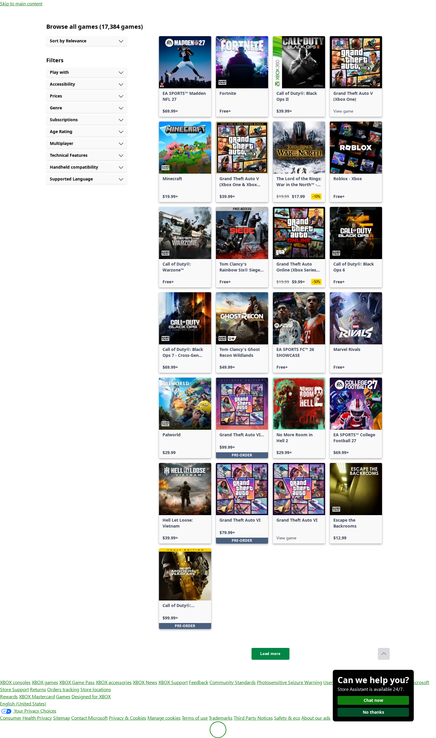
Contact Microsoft (89, 718)
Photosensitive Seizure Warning (289, 682)
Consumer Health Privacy (26, 718)
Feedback (198, 682)
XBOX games (45, 682)
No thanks (373, 712)
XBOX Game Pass (77, 682)
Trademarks (221, 718)
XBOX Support (173, 682)
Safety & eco (287, 718)
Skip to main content (21, 3)
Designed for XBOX (91, 696)
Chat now (373, 700)
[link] (185, 76)
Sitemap (61, 718)
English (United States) (23, 703)
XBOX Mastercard (37, 696)
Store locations (95, 689)
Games (63, 696)
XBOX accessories (114, 682)
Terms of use (195, 718)
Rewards (9, 696)
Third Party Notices (253, 718)
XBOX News (145, 682)
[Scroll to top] (384, 654)
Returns (38, 689)
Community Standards (232, 682)
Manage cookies (164, 718)
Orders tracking (63, 689)
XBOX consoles (15, 682)
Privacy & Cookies (127, 718)
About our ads (315, 718)
